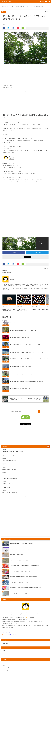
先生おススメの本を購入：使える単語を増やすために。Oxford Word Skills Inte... (25, 565)
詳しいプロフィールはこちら (9, 632)
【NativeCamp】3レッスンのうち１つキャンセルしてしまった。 (23, 310)
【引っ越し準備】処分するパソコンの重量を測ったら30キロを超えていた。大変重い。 (26, 344)
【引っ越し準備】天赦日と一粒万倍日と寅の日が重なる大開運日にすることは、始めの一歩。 (27, 381)
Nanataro (5, 270)
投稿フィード (4, 665)
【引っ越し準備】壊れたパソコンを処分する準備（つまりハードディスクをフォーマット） (26, 352)
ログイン (4, 662)
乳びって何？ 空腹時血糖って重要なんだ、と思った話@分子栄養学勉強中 (23, 576)
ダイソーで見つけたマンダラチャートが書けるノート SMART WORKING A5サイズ (25, 593)
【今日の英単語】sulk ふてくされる (38, 310)
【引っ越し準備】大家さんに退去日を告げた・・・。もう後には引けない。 (23, 330)
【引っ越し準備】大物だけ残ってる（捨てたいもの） (19, 337)
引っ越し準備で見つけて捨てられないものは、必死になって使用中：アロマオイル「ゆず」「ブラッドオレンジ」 (29, 359)
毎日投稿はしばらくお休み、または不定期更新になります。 (8, 310)
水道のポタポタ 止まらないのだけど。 (9, 492)
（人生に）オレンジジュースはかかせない (10, 478)
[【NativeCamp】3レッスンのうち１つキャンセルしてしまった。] (24, 299)
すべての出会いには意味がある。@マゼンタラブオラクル (20, 571)
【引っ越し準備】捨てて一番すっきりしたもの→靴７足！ (20, 366)
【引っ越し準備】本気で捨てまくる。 (17, 322)
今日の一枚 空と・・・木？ (7, 464)
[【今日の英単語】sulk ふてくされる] (38, 299)
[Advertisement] (25, 74)
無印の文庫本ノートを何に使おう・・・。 (17, 554)
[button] (46, 1)
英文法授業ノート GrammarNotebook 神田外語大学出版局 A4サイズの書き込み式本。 (26, 587)
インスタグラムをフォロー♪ (25, 420)
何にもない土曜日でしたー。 (7, 483)
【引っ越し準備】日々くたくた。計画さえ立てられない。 (20, 388)
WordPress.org (5, 670)
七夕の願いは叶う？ (6, 487)
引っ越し (3, 11)
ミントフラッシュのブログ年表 (9, 634)
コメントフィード (5, 667)
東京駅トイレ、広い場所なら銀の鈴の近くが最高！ (19, 560)
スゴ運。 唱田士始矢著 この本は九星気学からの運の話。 (20, 549)
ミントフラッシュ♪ (6, 1)
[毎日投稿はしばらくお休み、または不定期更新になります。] (9, 299)
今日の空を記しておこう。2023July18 (9, 469)
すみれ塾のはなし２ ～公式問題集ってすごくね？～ (19, 582)
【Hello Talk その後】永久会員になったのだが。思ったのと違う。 (22, 543)
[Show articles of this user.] (5, 279)
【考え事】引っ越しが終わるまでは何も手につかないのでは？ (21, 374)
